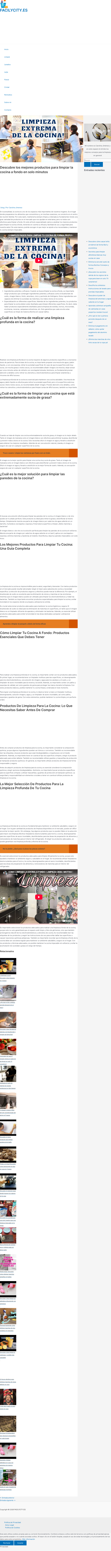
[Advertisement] (55, 28)
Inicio (6, 49)
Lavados (7, 64)
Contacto (7, 110)
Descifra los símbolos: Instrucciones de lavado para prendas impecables (99, 288)
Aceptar (20, 1543)
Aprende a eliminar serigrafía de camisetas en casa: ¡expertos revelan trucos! (99, 309)
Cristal (6, 87)
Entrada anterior (7, 1498)
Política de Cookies (12, 1528)
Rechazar (6, 1543)
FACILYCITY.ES (14, 10)
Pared (6, 80)
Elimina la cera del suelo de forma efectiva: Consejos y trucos (98, 265)
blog (2, 208)
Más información (28, 1539)
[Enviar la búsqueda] (87, 164)
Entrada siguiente (7, 1500)
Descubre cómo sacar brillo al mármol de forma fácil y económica (98, 244)
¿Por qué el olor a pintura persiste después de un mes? (98, 319)
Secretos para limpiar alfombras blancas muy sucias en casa (97, 255)
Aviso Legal (9, 1525)
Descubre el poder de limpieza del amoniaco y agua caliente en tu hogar (99, 298)
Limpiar (7, 57)
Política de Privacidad (12, 1522)
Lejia (6, 72)
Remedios (8, 95)
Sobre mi (7, 102)
